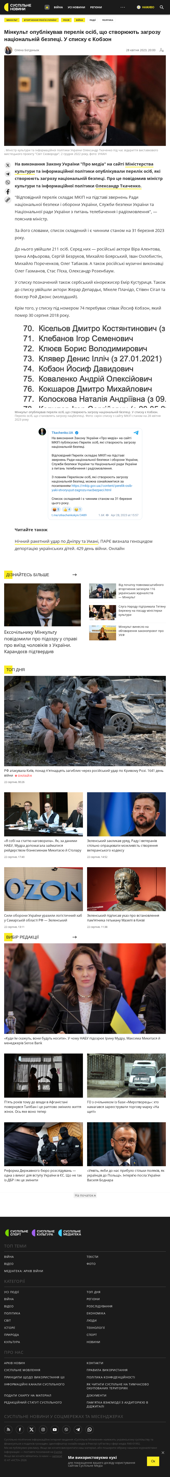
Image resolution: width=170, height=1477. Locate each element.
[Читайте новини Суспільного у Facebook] (20, 1429)
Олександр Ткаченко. (118, 186)
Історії (9, 1328)
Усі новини (76, 7)
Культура (12, 1342)
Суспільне (60, 1452)
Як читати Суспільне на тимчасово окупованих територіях (118, 1386)
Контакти (95, 1363)
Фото (91, 1264)
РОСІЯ (66, 20)
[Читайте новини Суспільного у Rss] (8, 1429)
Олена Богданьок (27, 50)
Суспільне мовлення (22, 1370)
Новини (93, 1342)
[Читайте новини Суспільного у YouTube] (55, 1429)
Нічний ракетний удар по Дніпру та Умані (56, 541)
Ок (153, 1461)
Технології (96, 1328)
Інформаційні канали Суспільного (34, 1384)
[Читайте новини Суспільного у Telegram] (78, 1429)
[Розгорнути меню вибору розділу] (47, 7)
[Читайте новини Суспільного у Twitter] (31, 1429)
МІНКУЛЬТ (11, 20)
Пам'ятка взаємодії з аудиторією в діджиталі (117, 1404)
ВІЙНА (79, 20)
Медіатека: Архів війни (23, 1271)
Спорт (92, 1335)
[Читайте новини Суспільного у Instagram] (43, 1429)
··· (122, 7)
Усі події (11, 1292)
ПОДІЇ (93, 20)
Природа (11, 1335)
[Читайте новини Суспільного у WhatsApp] (89, 1429)
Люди (92, 1320)
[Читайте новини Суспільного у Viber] (66, 1429)
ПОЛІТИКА (107, 20)
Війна (58, 7)
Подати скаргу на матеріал (27, 1395)
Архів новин (14, 1363)
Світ (7, 1320)
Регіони (96, 7)
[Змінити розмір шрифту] (162, 50)
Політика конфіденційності (111, 1377)
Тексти (92, 1257)
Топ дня (94, 1292)
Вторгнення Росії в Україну (40, 20)
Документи (96, 1395)
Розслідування (100, 1306)
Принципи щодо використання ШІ (34, 1377)
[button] (7, 165)
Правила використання (107, 1370)
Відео (9, 1264)
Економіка (96, 1313)
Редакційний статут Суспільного (33, 1402)
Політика (12, 1313)
